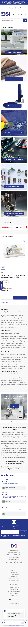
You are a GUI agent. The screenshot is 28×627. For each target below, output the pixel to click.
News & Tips (14, 576)
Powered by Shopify (22, 620)
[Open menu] (25, 14)
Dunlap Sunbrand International (11, 620)
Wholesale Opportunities (14, 591)
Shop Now (14, 406)
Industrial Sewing (14, 593)
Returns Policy (14, 589)
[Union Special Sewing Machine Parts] (13, 227)
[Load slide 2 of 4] (13, 421)
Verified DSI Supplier (14, 603)
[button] (14, 479)
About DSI (14, 570)
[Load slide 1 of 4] (11, 421)
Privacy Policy (14, 607)
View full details (5, 302)
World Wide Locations (14, 574)
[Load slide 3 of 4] (15, 421)
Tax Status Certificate (14, 580)
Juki (2, 272)
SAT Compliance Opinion (14, 578)
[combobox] (14, 20)
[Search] (25, 20)
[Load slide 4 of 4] (17, 421)
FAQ (14, 605)
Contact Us (14, 572)
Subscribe (23, 532)
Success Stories (14, 595)
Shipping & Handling (14, 587)
